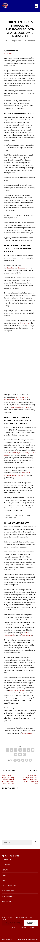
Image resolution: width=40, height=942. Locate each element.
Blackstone (11, 268)
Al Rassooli (7, 859)
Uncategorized (8, 896)
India (4, 875)
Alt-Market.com (27, 733)
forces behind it (26, 635)
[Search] (35, 842)
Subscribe (31, 923)
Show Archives (8, 891)
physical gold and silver (17, 690)
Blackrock (21, 268)
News (4, 880)
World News (7, 901)
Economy (18, 40)
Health (5, 870)
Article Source (9, 53)
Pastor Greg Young (10, 886)
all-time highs (24, 323)
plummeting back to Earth (20, 407)
